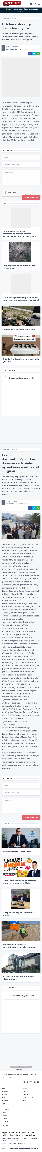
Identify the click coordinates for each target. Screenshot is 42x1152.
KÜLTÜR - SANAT (17, 1067)
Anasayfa (6, 19)
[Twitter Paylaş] (34, 53)
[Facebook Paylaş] (30, 53)
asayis (14, 19)
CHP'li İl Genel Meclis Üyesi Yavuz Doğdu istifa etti (21, 10)
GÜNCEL (14, 449)
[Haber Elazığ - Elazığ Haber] (12, 4)
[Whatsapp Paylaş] (38, 53)
